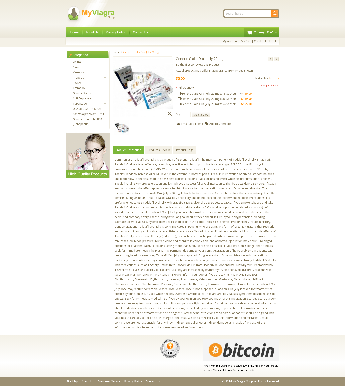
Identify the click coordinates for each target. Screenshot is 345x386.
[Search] (274, 13)
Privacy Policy (116, 32)
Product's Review (159, 150)
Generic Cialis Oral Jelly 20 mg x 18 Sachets (216, 93)
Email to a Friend (192, 124)
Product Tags (184, 150)
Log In (273, 41)
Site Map (72, 381)
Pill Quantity (185, 87)
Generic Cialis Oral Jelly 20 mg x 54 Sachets (216, 104)
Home (74, 32)
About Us (92, 32)
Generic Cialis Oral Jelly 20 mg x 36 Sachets (216, 99)
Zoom (170, 114)
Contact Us (140, 32)
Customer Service (109, 381)
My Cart (246, 41)
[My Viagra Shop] (91, 14)
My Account (230, 41)
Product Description (128, 150)
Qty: (178, 114)
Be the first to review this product (197, 64)
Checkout (260, 41)
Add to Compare (220, 124)
